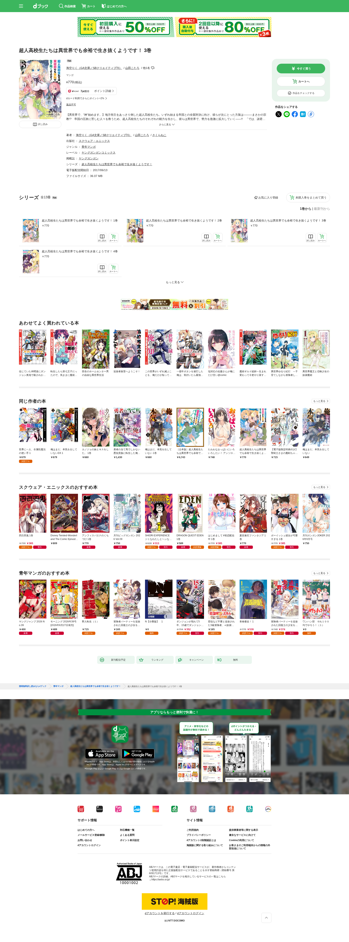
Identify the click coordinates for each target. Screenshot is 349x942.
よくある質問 (127, 835)
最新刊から (322, 208)
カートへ (304, 81)
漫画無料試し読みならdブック (32, 686)
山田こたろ (132, 68)
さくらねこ (159, 135)
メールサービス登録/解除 (91, 835)
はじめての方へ (86, 830)
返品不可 (71, 104)
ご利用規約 (193, 830)
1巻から (305, 208)
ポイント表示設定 (129, 840)
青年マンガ (89, 146)
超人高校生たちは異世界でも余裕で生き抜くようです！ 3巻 (288, 220)
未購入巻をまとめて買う (311, 197)
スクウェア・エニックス (94, 140)
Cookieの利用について (241, 840)
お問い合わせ (85, 840)
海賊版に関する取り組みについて (205, 845)
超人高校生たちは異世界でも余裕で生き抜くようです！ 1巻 (80, 220)
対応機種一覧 (127, 830)
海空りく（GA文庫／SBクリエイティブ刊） (94, 68)
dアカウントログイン (89, 845)
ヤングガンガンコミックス (99, 152)
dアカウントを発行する (160, 913)
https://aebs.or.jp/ (160, 879)
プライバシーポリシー (199, 835)
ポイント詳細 (102, 91)
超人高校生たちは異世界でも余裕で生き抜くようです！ (117, 164)
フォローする (153, 68)
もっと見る (319, 401)
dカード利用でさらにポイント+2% (85, 98)
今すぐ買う (304, 68)
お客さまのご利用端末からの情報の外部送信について (249, 847)
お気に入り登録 (268, 197)
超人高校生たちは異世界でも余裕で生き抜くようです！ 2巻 (184, 220)
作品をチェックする (303, 93)
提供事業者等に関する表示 (243, 830)
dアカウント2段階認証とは (201, 840)
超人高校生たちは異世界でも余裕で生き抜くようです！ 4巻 (80, 251)
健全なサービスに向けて (242, 835)
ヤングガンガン (89, 158)
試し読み (43, 124)
